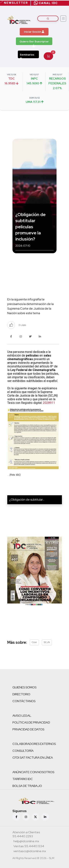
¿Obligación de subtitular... (26, 500)
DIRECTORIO (21, 694)
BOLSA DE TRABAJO (27, 786)
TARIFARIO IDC (22, 779)
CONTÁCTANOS (23, 701)
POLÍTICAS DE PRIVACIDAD (31, 722)
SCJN (47, 642)
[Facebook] (16, 817)
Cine (34, 642)
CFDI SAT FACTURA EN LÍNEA (32, 758)
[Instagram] (26, 817)
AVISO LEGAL (21, 716)
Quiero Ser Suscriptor (34, 41)
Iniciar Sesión (33, 31)
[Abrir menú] (63, 18)
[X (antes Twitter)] (35, 817)
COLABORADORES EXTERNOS (34, 744)
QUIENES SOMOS (24, 687)
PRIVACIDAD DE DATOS (28, 729)
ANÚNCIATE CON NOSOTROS (33, 772)
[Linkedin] (45, 817)
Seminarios (27, 54)
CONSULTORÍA (23, 751)
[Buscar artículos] (47, 18)
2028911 (49, 403)
